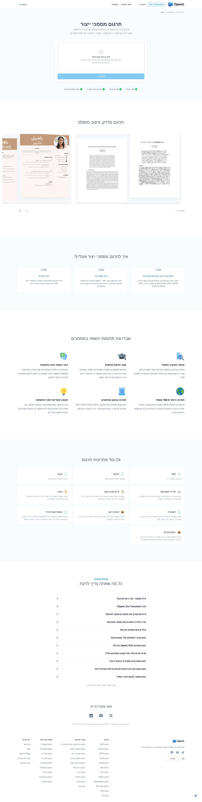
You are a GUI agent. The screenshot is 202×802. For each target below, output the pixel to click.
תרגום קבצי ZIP (102, 786)
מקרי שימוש (126, 4)
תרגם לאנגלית (46, 744)
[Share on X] (111, 715)
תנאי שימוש (25, 763)
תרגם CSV (104, 791)
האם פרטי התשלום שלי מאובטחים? (128, 637)
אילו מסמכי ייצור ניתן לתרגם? (131, 598)
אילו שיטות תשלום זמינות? (133, 629)
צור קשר (26, 744)
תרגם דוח (81, 772)
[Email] (177, 752)
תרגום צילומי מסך (77, 763)
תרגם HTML (104, 777)
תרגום (103, 76)
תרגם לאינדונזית (45, 777)
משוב (89, 685)
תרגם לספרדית (46, 749)
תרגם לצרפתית (46, 767)
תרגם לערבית (46, 758)
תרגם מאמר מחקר (77, 749)
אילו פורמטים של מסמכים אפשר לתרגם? (125, 614)
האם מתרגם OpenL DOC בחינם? (129, 645)
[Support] (196, 796)
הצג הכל (81, 786)
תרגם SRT (104, 767)
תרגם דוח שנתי (79, 767)
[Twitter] (183, 752)
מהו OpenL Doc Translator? (131, 606)
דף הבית (179, 12)
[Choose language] (183, 758)
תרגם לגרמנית (46, 763)
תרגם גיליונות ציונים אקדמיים (73, 744)
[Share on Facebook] (101, 715)
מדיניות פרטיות (23, 758)
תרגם (143, 4)
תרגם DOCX (104, 749)
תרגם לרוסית (47, 781)
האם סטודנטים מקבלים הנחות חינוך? (127, 661)
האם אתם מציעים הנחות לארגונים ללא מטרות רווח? (120, 668)
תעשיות (115, 4)
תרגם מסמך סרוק (78, 758)
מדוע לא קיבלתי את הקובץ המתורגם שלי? (125, 653)
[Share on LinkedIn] (91, 715)
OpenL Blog (24, 753)
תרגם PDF (104, 744)
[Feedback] (172, 752)
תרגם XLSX (104, 758)
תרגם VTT (104, 772)
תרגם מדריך (80, 777)
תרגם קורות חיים (78, 753)
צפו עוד (181, 210)
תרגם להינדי (47, 772)
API (28, 749)
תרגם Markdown (101, 781)
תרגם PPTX (104, 753)
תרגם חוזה (81, 781)
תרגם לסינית (47, 753)
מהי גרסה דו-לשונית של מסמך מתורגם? (126, 622)
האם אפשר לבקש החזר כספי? (131, 676)
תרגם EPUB (104, 763)
